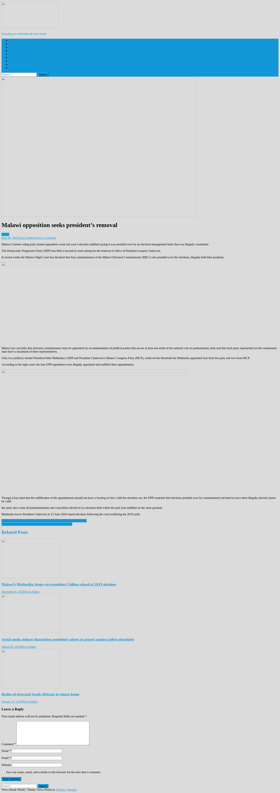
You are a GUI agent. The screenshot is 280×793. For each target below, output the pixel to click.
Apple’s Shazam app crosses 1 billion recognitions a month (37, 524)
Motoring (14, 57)
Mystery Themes (66, 789)
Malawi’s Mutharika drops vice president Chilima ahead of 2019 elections (59, 584)
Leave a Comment (45, 237)
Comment (9, 744)
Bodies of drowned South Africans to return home (40, 694)
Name (6, 750)
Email (6, 757)
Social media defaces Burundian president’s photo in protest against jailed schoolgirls (68, 639)
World (13, 47)
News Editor (26, 237)
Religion (14, 60)
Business (14, 50)
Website (6, 765)
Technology (16, 67)
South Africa (16, 40)
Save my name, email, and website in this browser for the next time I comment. (53, 772)
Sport (12, 64)
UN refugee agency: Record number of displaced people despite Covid (44, 520)
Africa (13, 43)
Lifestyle (14, 54)
